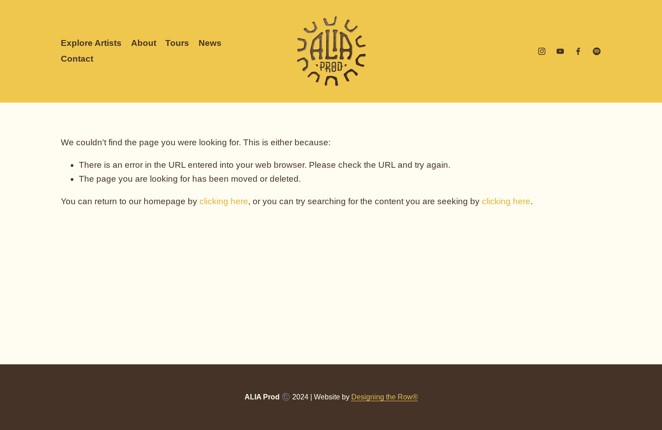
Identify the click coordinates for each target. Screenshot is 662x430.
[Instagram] (541, 51)
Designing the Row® (384, 397)
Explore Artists (91, 43)
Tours (177, 43)
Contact (77, 58)
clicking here (224, 201)
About (143, 43)
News (210, 43)
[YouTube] (560, 51)
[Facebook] (578, 51)
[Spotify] (596, 51)
